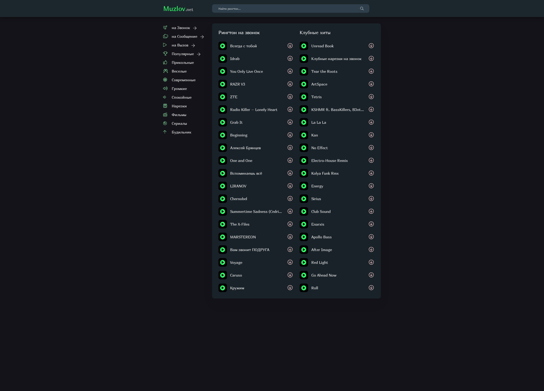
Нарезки (179, 106)
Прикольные (183, 62)
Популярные (183, 54)
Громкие (179, 88)
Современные (184, 80)
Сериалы (179, 123)
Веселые (179, 71)
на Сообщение (184, 36)
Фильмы (179, 115)
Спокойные (181, 97)
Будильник (181, 132)
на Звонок (181, 27)
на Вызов (180, 45)
